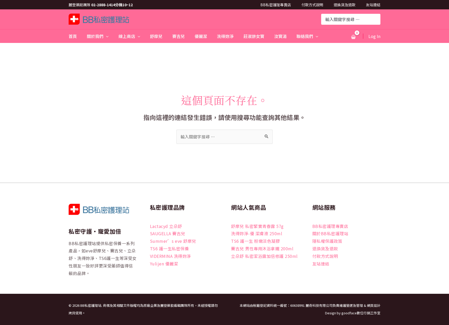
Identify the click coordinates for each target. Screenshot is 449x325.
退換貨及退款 (344, 4)
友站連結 (373, 4)
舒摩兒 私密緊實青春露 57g (257, 226)
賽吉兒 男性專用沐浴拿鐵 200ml (262, 248)
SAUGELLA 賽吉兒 (167, 233)
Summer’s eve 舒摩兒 (173, 241)
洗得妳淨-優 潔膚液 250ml (256, 233)
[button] (106, 36)
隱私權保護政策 (327, 241)
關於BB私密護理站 (330, 233)
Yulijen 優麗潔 (164, 263)
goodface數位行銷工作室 (360, 312)
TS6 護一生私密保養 (169, 248)
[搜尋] (377, 19)
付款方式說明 (312, 4)
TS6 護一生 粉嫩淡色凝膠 (255, 241)
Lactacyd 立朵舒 (166, 226)
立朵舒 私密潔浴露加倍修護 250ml (264, 256)
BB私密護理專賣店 (275, 4)
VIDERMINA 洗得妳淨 (170, 256)
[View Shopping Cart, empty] (353, 36)
